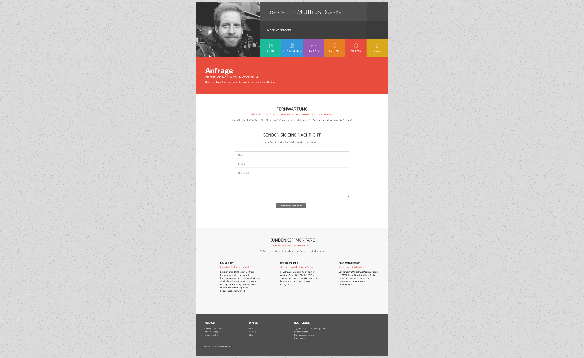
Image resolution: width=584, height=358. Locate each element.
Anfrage (252, 328)
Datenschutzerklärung (304, 335)
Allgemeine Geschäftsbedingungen (309, 328)
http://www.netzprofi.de (237, 287)
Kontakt (252, 331)
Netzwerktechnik (211, 335)
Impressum (299, 338)
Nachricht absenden (291, 205)
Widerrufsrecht (301, 331)
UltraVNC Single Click (255, 120)
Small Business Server (213, 328)
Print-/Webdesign (212, 331)
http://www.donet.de (229, 278)
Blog (251, 335)
